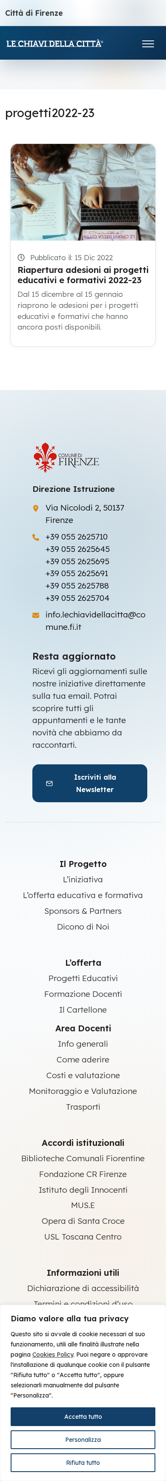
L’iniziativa (83, 879)
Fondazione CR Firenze (83, 1174)
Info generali (83, 1044)
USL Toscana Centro (83, 1236)
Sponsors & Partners (83, 911)
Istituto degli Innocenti (83, 1190)
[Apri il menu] (148, 42)
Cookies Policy (52, 1354)
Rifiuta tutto (83, 1463)
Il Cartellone (83, 1010)
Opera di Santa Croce (83, 1221)
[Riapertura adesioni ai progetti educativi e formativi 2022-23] (83, 192)
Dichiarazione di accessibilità (83, 1288)
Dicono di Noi (83, 926)
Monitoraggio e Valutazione (83, 1091)
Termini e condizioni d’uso (83, 1304)
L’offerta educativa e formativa (83, 895)
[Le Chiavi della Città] (67, 43)
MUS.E (83, 1205)
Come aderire (83, 1059)
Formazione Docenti (83, 994)
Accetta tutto (83, 1417)
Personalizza (83, 1440)
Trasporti (83, 1107)
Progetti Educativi (83, 978)
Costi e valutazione (83, 1075)
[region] (83, 1393)
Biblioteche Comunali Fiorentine (83, 1158)
